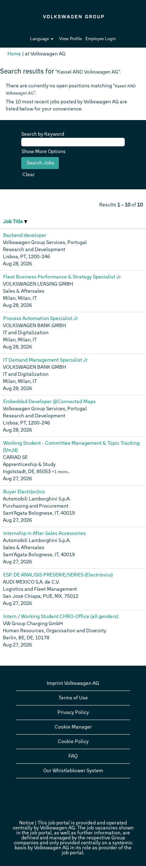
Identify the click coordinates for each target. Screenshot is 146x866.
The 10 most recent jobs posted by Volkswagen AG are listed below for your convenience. (66, 105)
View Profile (70, 38)
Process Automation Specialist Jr (40, 318)
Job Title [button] (13, 221)
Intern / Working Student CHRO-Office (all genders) (60, 616)
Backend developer (24, 235)
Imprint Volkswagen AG (73, 683)
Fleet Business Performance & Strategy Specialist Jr (62, 277)
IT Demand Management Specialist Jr (45, 360)
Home (14, 54)
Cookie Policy (73, 741)
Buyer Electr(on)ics (24, 492)
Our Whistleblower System (73, 771)
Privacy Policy (73, 712)
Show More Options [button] (44, 151)
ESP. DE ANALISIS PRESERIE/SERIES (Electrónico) (58, 575)
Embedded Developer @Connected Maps (49, 402)
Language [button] (40, 38)
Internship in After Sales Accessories (44, 533)
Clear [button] (28, 175)
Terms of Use (73, 698)
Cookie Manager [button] (73, 727)
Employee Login (100, 38)
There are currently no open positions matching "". (71, 89)
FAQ (73, 756)
